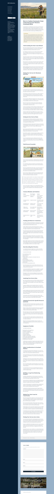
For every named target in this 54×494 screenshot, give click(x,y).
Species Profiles (9, 40)
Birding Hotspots (10, 10)
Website (24, 465)
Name (24, 459)
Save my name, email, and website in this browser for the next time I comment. (33, 469)
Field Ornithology (10, 9)
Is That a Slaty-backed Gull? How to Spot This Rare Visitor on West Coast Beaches (11, 30)
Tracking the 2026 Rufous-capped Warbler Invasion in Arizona (11, 32)
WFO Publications (11, 3)
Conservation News (10, 13)
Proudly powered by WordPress (27, 492)
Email (24, 462)
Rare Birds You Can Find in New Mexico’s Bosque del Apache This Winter (11, 27)
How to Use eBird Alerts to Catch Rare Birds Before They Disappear (11, 23)
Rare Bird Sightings (10, 6)
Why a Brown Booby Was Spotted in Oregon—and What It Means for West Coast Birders (11, 25)
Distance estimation (26, 66)
